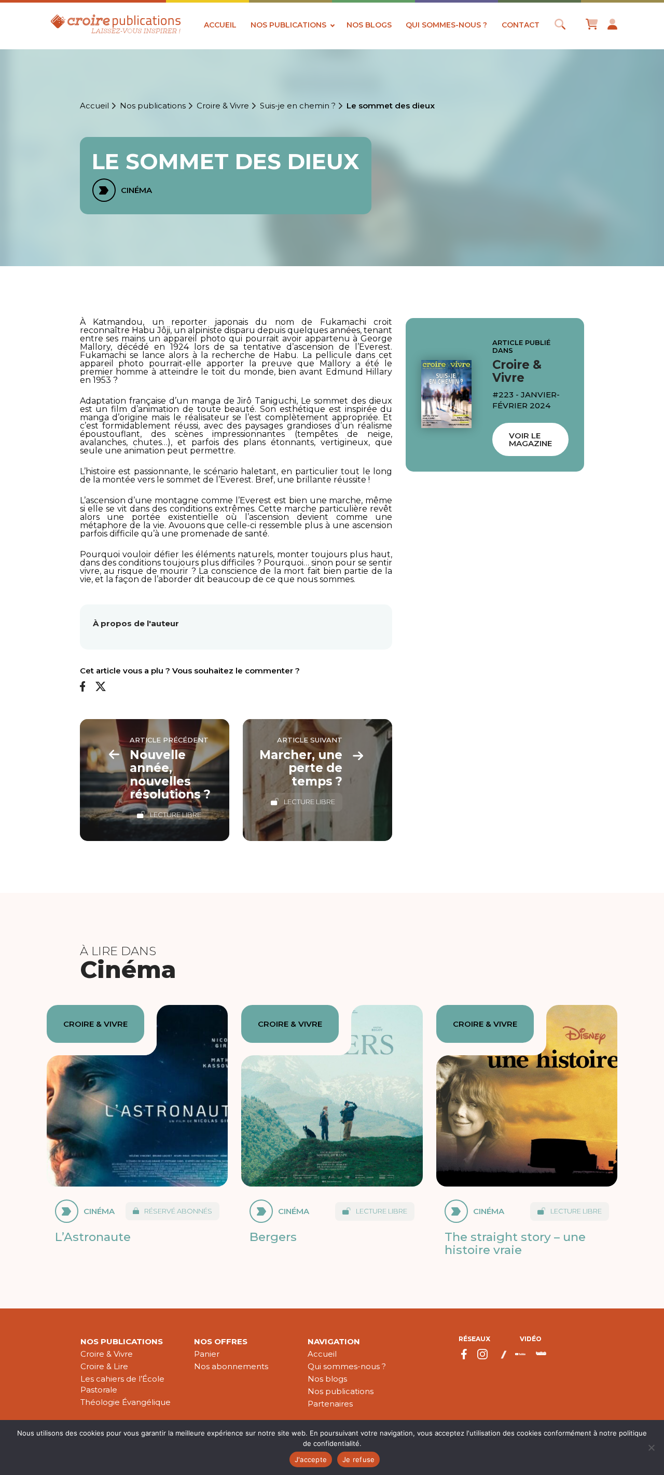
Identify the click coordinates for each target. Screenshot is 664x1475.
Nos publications (288, 25)
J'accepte (311, 1459)
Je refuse (358, 1459)
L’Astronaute (93, 1237)
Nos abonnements (231, 1366)
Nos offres (220, 1341)
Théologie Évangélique (125, 1402)
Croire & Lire (104, 1366)
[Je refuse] (651, 1447)
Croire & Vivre (223, 106)
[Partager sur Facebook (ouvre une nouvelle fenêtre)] (83, 687)
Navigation (334, 1341)
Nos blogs (369, 25)
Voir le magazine (530, 439)
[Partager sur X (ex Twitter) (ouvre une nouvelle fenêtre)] (100, 687)
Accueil (220, 25)
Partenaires (330, 1404)
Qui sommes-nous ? (446, 25)
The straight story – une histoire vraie (515, 1243)
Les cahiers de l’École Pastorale (122, 1384)
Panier (206, 1354)
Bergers (273, 1237)
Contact (521, 25)
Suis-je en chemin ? (298, 106)
